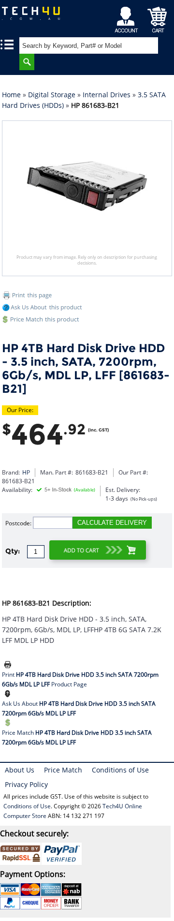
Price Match (77, 737)
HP (26, 472)
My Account (128, 17)
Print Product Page (80, 679)
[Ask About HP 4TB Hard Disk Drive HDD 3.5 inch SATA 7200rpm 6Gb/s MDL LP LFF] (9, 694)
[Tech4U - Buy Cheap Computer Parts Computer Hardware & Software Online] (31, 17)
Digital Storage (51, 94)
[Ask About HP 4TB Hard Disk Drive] (43, 309)
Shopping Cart (157, 17)
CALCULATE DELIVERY (112, 522)
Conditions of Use (120, 769)
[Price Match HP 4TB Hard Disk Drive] (87, 321)
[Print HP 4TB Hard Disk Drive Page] (87, 297)
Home (11, 94)
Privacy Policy (26, 784)
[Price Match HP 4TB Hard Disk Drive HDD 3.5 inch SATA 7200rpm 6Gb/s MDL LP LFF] (9, 723)
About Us (19, 769)
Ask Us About (79, 708)
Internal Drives (106, 94)
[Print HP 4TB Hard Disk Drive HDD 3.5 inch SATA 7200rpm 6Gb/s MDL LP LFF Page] (9, 665)
